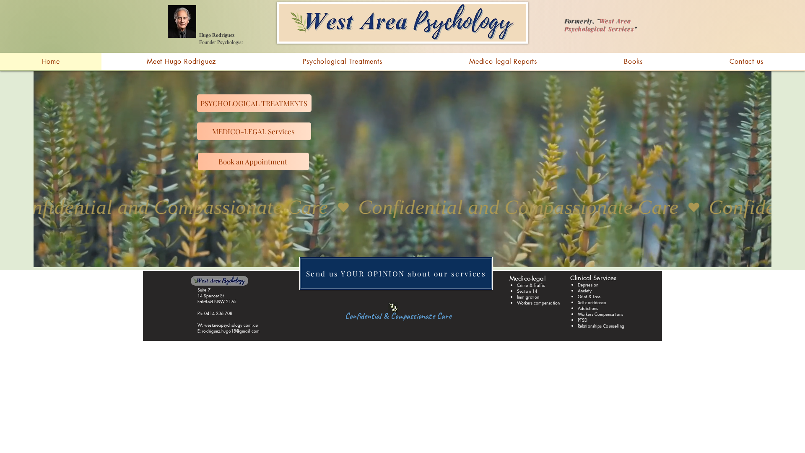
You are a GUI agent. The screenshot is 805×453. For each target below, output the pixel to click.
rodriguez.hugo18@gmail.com (231, 331)
